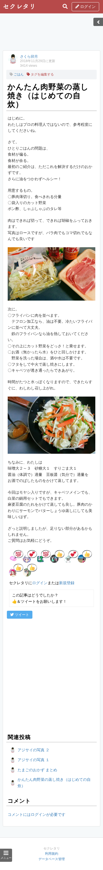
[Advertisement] (52, 33)
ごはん (18, 74)
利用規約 (51, 854)
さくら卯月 (29, 56)
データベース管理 (51, 859)
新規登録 (66, 583)
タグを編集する (42, 74)
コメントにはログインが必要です (36, 814)
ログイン (87, 6)
